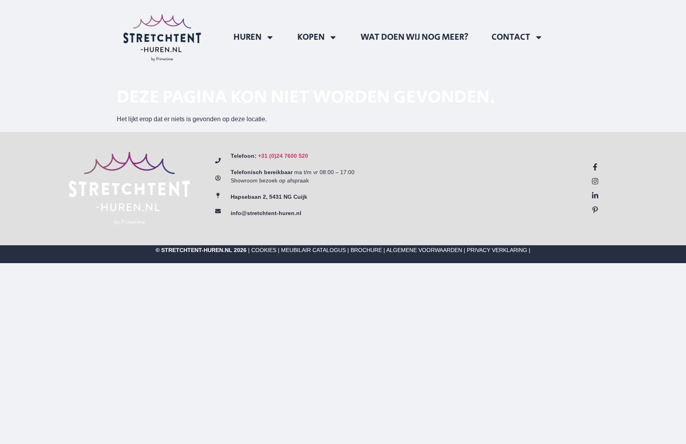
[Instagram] (595, 181)
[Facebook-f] (595, 167)
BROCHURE (366, 250)
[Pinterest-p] (595, 210)
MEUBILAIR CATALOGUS (313, 250)
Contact (510, 37)
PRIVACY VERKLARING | (498, 250)
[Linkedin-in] (595, 195)
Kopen (311, 37)
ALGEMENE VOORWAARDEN (424, 250)
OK (604, 387)
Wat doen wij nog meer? (414, 37)
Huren (247, 37)
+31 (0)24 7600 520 (283, 156)
